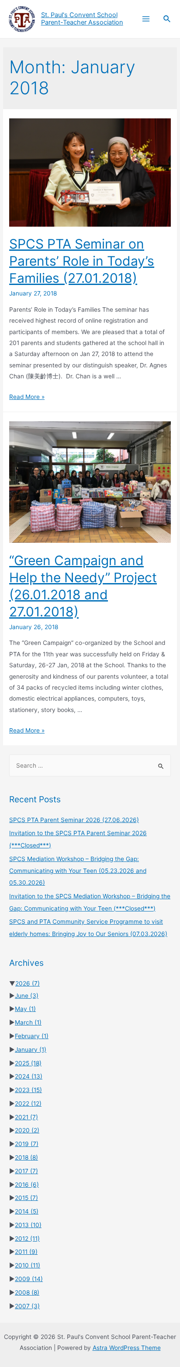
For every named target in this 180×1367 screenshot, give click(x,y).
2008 (27, 1292)
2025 (28, 1063)
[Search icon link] (167, 19)
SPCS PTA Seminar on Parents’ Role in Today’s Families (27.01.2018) (81, 261)
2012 (27, 1238)
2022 (28, 1103)
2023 (28, 1089)
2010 (27, 1265)
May (25, 1008)
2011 (26, 1251)
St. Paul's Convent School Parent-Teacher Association (82, 19)
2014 (26, 1211)
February (31, 1035)
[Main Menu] (146, 19)
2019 (26, 1143)
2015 (26, 1197)
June (26, 995)
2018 (26, 1157)
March (28, 1022)
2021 (26, 1117)
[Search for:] (90, 765)
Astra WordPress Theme (127, 1347)
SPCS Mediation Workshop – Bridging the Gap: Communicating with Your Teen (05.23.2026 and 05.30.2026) (77, 870)
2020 (27, 1130)
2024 (28, 1076)
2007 (27, 1306)
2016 (27, 1184)
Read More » (27, 396)
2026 (27, 983)
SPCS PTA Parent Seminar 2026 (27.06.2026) (74, 819)
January (30, 1049)
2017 (26, 1171)
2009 (29, 1278)
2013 (28, 1224)
